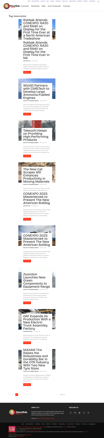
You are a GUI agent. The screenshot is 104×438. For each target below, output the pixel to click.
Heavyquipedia (92, 424)
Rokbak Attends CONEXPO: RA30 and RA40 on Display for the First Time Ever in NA (36, 50)
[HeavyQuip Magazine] (12, 6)
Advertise (48, 424)
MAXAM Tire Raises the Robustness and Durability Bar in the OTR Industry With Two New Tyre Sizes (36, 359)
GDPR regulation (37, 430)
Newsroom (78, 424)
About (43, 424)
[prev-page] (10, 394)
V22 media (64, 426)
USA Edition (37, 424)
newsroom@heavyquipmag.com (46, 418)
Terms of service (70, 424)
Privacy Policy (29, 430)
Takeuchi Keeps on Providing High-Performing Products (35, 135)
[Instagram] (75, 412)
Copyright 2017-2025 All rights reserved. (25, 426)
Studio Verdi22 (20, 436)
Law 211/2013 (28, 434)
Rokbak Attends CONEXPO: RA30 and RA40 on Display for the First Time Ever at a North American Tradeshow (36, 29)
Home (10, 13)
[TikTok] (83, 412)
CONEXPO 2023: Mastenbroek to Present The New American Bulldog (36, 198)
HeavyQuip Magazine (39, 426)
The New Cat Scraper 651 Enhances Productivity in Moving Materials (36, 175)
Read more (27, 72)
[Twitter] (88, 412)
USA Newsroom (26, 60)
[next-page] (30, 394)
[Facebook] (70, 412)
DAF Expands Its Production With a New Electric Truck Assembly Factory (37, 322)
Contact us (84, 424)
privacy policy (62, 424)
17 (26, 394)
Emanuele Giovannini (27, 331)
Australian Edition (29, 424)
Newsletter (54, 424)
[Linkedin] (79, 412)
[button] (98, 2)
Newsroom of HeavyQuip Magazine (31, 100)
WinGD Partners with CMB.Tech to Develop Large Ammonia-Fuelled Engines (36, 92)
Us (18, 428)
